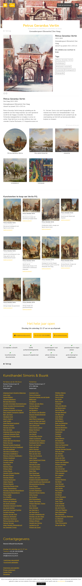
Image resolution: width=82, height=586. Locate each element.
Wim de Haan (59, 451)
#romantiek (59, 70)
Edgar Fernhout (34, 430)
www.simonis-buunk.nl (10, 554)
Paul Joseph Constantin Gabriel (13, 412)
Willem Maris (7, 469)
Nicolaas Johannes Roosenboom (13, 491)
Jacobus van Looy (34, 478)
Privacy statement (9, 570)
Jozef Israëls (7, 421)
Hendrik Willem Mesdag (11, 473)
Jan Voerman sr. (34, 512)
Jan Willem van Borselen (37, 412)
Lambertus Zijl (34, 525)
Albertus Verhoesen (9, 517)
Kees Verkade (33, 508)
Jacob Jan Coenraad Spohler (12, 510)
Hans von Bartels (60, 406)
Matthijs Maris (7, 467)
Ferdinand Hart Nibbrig (37, 443)
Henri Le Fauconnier (61, 445)
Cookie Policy (7, 572)
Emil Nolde (59, 488)
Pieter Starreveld (35, 501)
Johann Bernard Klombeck (11, 441)
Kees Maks (32, 471)
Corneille (58, 436)
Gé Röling (58, 495)
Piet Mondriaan (34, 473)
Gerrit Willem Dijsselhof (37, 423)
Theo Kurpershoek (61, 471)
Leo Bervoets (59, 415)
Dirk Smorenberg (35, 499)
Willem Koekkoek (9, 458)
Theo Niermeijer (34, 475)
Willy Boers (59, 419)
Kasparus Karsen (8, 425)
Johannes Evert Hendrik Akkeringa (14, 393)
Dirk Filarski (33, 432)
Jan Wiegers (59, 521)
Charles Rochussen (9, 480)
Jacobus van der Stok (10, 514)
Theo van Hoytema (35, 456)
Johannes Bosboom (9, 399)
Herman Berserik (60, 412)
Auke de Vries (59, 506)
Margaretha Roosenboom (11, 493)
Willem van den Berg (36, 404)
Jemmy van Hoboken (62, 462)
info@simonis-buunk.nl (10, 556)
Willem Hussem (60, 464)
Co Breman (32, 417)
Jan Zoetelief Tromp (9, 527)
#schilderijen (60, 63)
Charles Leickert (8, 460)
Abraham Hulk (8, 417)
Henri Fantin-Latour (35, 428)
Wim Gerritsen (60, 447)
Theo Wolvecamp (61, 523)
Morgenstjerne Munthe (37, 484)
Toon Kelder (33, 462)
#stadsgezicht (70, 70)
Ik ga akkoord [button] (41, 583)
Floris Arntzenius (34, 395)
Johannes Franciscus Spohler (12, 506)
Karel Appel (59, 402)
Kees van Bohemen (61, 423)
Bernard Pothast (8, 475)
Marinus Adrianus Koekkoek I (12, 456)
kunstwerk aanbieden (11, 562)
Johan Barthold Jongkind (11, 423)
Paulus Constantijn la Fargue (12, 410)
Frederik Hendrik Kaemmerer (38, 480)
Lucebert (58, 477)
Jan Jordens (59, 467)
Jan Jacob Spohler (9, 508)
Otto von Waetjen (61, 510)
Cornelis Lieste (8, 462)
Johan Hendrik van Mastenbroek (39, 482)
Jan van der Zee (60, 525)
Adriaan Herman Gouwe (63, 449)
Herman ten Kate (9, 428)
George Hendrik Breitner (37, 415)
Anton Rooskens (60, 497)
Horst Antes (59, 397)
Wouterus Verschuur (10, 519)
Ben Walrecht (59, 514)
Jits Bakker (32, 402)
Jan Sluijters (33, 497)
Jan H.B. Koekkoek (9, 449)
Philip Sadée (7, 495)
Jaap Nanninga (60, 486)
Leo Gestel (32, 434)
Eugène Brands (60, 425)
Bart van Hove (8, 415)
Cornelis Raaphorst (35, 491)
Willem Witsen (34, 521)
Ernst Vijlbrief (59, 503)
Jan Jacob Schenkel (9, 504)
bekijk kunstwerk (7, 230)
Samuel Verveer (8, 523)
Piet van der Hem (35, 454)
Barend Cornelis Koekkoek (11, 445)
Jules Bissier (59, 417)
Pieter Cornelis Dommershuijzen (13, 406)
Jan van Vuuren (60, 508)
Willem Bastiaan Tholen (37, 504)
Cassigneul (58, 432)
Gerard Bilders (8, 397)
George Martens (60, 480)
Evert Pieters (33, 486)
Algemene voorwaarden (11, 568)
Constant (58, 434)
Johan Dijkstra (59, 438)
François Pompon (34, 488)
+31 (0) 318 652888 (43, 335)
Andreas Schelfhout (9, 499)
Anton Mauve (7, 471)
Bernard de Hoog (35, 451)
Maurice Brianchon (61, 428)
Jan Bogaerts (33, 410)
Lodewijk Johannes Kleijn (11, 434)
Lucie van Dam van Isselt (37, 421)
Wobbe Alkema (60, 393)
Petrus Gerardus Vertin (11, 521)
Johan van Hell (34, 447)
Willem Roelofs (8, 484)
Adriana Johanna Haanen (37, 441)
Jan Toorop (32, 506)
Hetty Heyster (34, 449)
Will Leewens (59, 473)
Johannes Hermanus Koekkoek (13, 447)
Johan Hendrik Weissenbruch (12, 525)
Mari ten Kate (7, 430)
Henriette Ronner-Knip (10, 486)
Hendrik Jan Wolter (35, 523)
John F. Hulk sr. (8, 419)
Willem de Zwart (35, 527)
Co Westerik (59, 519)
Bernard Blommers (9, 402)
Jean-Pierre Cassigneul (36, 419)
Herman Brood (60, 430)
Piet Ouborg (59, 490)
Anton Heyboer (60, 460)
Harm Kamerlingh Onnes (37, 460)
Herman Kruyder (34, 464)
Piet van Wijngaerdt (36, 519)
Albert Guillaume (35, 438)
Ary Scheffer (7, 497)
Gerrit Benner (59, 410)
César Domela (59, 443)
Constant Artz (33, 393)
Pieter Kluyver (8, 443)
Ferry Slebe (59, 499)
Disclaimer (6, 574)
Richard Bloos (33, 408)
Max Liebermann (34, 467)
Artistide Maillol (34, 469)
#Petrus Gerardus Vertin (64, 60)
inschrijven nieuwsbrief (11, 560)
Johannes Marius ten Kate (11, 432)
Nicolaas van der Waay (36, 517)
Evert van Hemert (35, 445)
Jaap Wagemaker (60, 512)
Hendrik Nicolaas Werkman (64, 516)
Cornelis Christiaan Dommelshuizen (14, 404)
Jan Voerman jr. (34, 510)
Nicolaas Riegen (8, 478)
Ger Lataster (59, 475)
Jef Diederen (59, 441)
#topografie (60, 73)
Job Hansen (59, 454)
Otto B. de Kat (60, 469)
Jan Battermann (60, 408)
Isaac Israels (33, 458)
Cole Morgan (59, 484)
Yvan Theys (59, 501)
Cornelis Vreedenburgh (36, 514)
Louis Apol (6, 395)
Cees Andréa (59, 395)
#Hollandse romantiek (63, 67)
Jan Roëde (58, 493)
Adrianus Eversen (9, 408)
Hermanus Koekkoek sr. (10, 451)
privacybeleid (61, 581)
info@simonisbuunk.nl (23, 335)
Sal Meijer (58, 482)
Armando (58, 404)
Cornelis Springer (9, 512)
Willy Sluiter (33, 495)
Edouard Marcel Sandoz (37, 493)
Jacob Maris (7, 464)
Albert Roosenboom (10, 488)
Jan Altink (58, 399)
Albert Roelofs (8, 482)
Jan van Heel (59, 456)
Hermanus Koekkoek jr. (10, 454)
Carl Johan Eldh (34, 425)
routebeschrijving (61, 335)
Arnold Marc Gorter (35, 436)
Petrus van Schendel (10, 501)
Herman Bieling (34, 406)
